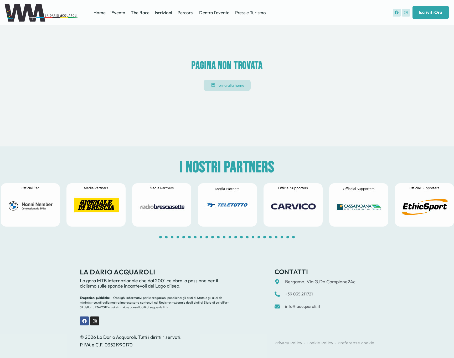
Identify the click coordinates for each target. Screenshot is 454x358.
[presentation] (160, 237)
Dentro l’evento (214, 12)
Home (100, 12)
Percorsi (186, 12)
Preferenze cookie (356, 342)
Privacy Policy (288, 342)
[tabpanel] (96, 205)
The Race (140, 12)
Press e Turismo (250, 12)
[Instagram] (406, 13)
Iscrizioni (163, 12)
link (165, 307)
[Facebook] (397, 13)
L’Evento (117, 12)
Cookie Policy (320, 342)
